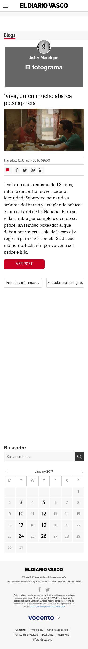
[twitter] (47, 589)
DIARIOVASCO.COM (44, 569)
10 (21, 514)
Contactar (20, 630)
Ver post (24, 264)
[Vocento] (44, 618)
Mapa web (63, 635)
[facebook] (39, 589)
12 (44, 514)
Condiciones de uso (57, 630)
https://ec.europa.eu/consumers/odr (47, 607)
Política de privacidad (26, 635)
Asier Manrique (43, 58)
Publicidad (47, 635)
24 (21, 536)
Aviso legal (37, 630)
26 (44, 536)
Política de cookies (42, 639)
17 (21, 525)
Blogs (9, 35)
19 (44, 525)
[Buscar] (79, 456)
